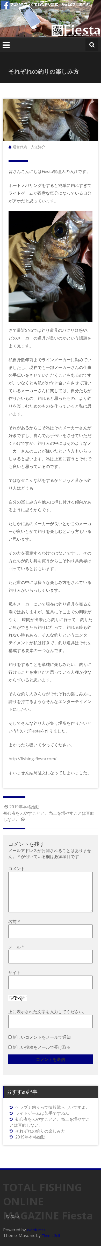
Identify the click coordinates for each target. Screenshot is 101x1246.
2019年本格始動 (24, 807)
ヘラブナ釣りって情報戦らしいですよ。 (52, 1107)
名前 (14, 921)
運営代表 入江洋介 (29, 146)
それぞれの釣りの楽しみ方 (40, 1131)
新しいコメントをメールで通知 (42, 1037)
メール (16, 947)
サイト (14, 972)
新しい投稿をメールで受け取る (42, 1047)
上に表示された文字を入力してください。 (47, 1011)
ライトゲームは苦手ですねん (42, 1113)
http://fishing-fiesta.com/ (32, 759)
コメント (16, 868)
